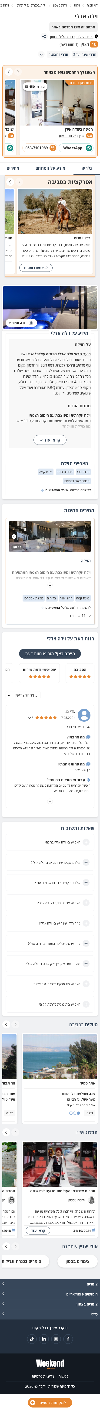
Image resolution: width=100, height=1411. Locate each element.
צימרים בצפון (78, 1261)
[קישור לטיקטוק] (32, 1339)
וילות (77, 5)
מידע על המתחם (50, 168)
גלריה (87, 168)
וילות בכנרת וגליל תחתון (31, 5)
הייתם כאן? (50, 653)
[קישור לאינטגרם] (56, 1339)
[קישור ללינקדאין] (44, 1339)
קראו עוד (52, 440)
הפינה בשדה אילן (79, 129)
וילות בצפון (60, 5)
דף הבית (92, 5)
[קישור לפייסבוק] (68, 1339)
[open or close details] (30, 717)
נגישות (63, 1376)
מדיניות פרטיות (43, 1376)
